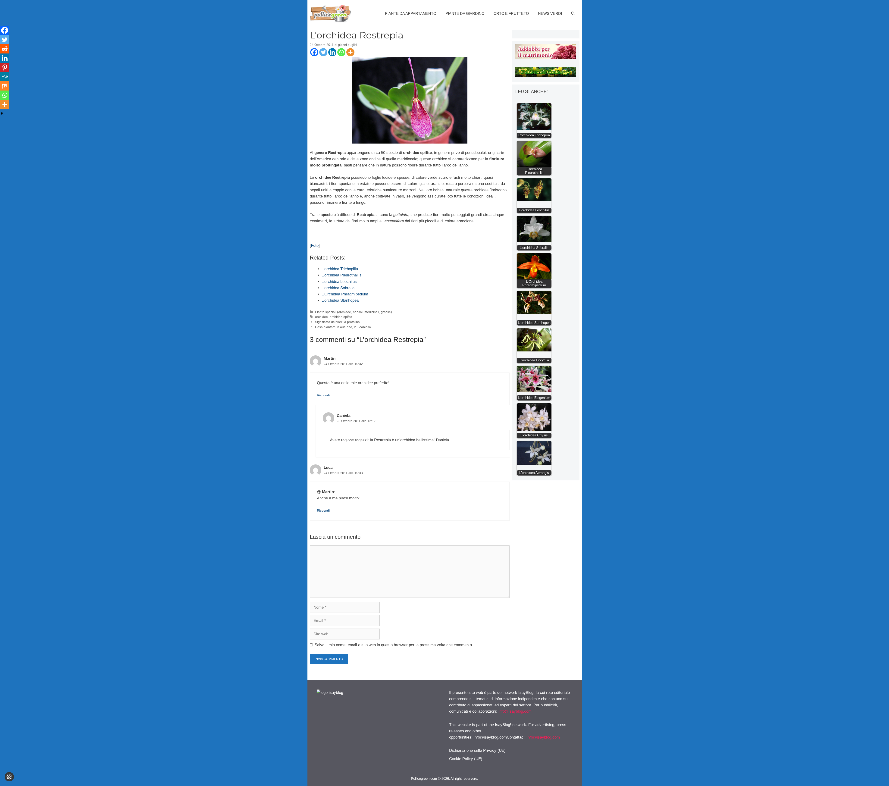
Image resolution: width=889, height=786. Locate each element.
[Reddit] (4, 48)
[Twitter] (323, 52)
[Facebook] (314, 52)
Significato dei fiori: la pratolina (337, 322)
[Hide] (2, 113)
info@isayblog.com (515, 711)
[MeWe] (4, 76)
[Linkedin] (332, 52)
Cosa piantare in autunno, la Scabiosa (343, 327)
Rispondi (323, 395)
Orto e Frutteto (511, 14)
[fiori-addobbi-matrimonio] (545, 58)
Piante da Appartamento (410, 14)
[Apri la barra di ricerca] (573, 13)
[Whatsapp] (341, 52)
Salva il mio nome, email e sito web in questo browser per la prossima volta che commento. (394, 645)
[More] (350, 52)
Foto (315, 245)
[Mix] (4, 86)
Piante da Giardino (464, 14)
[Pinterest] (4, 67)
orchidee (321, 317)
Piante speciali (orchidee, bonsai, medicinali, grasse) (353, 312)
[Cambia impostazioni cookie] (9, 776)
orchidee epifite (341, 317)
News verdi (550, 14)
